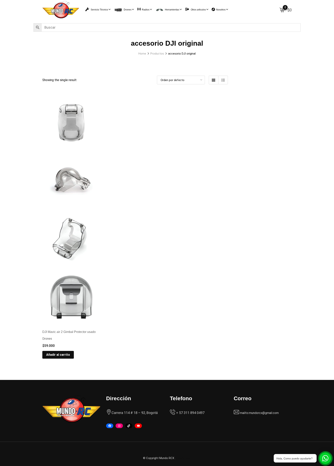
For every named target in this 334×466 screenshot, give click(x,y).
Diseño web (183, 458)
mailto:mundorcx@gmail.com (259, 413)
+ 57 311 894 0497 (189, 413)
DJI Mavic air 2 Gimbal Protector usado (69, 331)
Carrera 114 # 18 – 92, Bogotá (135, 413)
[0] (282, 9)
